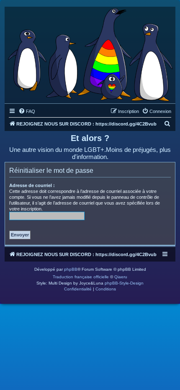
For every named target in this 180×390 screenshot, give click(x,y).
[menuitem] (26, 111)
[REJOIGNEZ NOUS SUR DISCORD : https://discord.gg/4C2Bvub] (90, 53)
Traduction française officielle (81, 277)
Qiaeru (120, 277)
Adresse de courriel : (32, 185)
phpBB (70, 269)
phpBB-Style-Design (124, 283)
